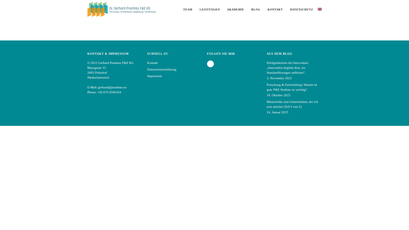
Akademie (235, 9)
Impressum (154, 76)
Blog (255, 9)
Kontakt (275, 9)
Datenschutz (301, 9)
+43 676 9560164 (109, 92)
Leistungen (210, 9)
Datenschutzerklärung (161, 69)
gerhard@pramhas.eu (112, 87)
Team (187, 9)
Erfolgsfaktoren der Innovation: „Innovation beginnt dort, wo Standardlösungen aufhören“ (288, 67)
